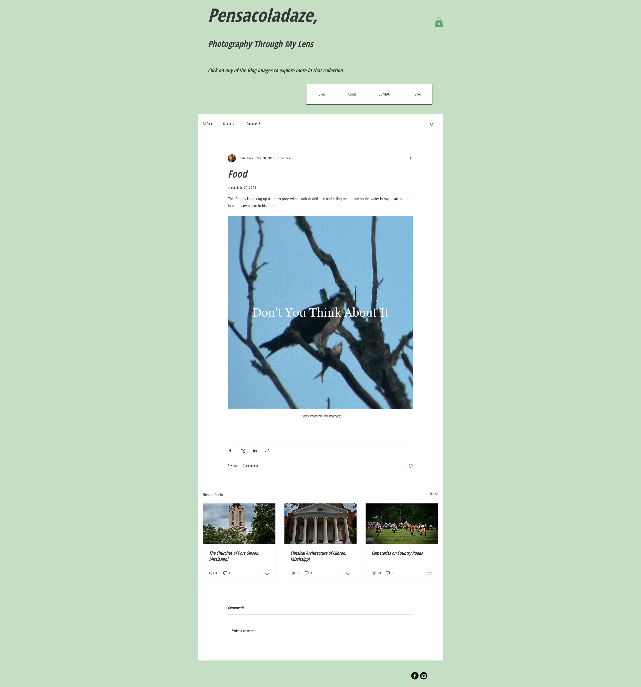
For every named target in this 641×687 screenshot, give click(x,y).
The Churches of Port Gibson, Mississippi (234, 556)
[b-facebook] (415, 675)
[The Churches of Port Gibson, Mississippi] (239, 523)
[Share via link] (267, 450)
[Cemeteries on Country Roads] (402, 523)
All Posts (208, 124)
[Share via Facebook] (230, 450)
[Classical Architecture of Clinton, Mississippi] (320, 523)
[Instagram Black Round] (423, 675)
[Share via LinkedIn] (254, 450)
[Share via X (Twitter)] (242, 450)
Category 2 (253, 124)
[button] (439, 22)
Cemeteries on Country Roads (397, 553)
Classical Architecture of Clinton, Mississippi (318, 556)
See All (433, 494)
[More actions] (410, 158)
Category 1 (230, 124)
